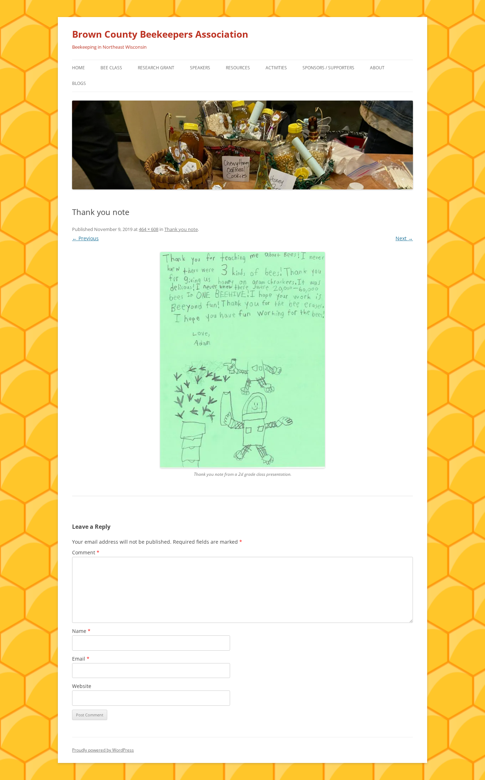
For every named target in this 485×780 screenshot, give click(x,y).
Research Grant (156, 68)
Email (80, 658)
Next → (404, 238)
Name (81, 631)
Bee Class (111, 68)
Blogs (79, 83)
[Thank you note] (242, 360)
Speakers (200, 68)
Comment (85, 552)
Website (81, 686)
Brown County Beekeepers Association (160, 34)
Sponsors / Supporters (328, 68)
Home (78, 68)
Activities (276, 68)
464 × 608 (148, 229)
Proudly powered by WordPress (103, 750)
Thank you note (181, 229)
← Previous (85, 238)
